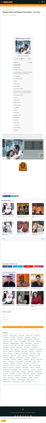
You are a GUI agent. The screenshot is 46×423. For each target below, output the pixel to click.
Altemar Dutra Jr (20, 337)
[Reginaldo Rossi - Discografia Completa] (23, 280)
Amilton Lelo (34, 337)
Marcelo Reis (5, 363)
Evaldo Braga (17, 351)
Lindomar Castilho (19, 361)
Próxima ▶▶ (30, 62)
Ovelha (20, 369)
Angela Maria (10, 9)
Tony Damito (30, 377)
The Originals (23, 377)
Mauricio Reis (33, 363)
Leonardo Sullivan (10, 361)
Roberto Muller (26, 373)
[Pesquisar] (44, 2)
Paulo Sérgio (39, 369)
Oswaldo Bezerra (14, 369)
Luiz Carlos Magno (28, 361)
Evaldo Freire (31, 351)
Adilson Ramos (21, 335)
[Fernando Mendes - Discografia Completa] (37, 297)
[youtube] (28, 266)
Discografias (16, 5)
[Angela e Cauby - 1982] (23, 227)
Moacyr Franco (25, 365)
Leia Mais (34, 418)
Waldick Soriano (6, 379)
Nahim (30, 365)
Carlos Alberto (6, 345)
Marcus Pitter (26, 363)
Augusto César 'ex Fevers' (8, 341)
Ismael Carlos (31, 355)
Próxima (42, 238)
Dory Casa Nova (24, 349)
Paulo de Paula (26, 369)
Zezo (34, 381)
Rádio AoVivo (32, 5)
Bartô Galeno (38, 341)
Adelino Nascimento (13, 335)
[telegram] (31, 416)
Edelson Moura (32, 349)
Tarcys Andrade (11, 377)
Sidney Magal (37, 375)
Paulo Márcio (33, 369)
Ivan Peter (38, 355)
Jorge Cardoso (12, 357)
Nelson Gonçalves (12, 193)
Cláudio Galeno (27, 347)
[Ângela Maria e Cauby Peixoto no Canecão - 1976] (23, 209)
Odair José (32, 367)
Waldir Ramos (13, 379)
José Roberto (26, 359)
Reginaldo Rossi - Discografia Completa (22, 289)
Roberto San (33, 373)
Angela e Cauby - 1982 (21, 233)
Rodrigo (4, 375)
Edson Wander (39, 349)
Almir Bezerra (5, 337)
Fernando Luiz (17, 353)
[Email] (17, 196)
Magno (34, 361)
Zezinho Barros (28, 381)
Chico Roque (12, 347)
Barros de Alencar (31, 341)
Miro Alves (18, 365)
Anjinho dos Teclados (27, 339)
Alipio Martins (37, 335)
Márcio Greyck (12, 363)
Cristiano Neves (6, 349)
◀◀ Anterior (16, 62)
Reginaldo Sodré (38, 371)
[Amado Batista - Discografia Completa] (8, 280)
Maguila (39, 361)
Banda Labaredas (23, 341)
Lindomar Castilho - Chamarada (23, 305)
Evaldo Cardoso (24, 351)
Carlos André (20, 345)
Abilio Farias (5, 335)
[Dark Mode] (39, 2)
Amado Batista (27, 337)
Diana (12, 349)
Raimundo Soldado (15, 371)
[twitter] (18, 266)
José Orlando (13, 359)
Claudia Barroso (19, 347)
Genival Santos (6, 355)
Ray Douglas (23, 371)
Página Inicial (3, 5)
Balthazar (16, 341)
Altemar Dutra (12, 337)
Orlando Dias (38, 367)
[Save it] (43, 15)
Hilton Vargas (24, 355)
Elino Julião (5, 351)
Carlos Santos (27, 345)
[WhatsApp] (15, 196)
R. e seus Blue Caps (6, 371)
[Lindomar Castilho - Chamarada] (23, 297)
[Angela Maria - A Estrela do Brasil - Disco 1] (8, 227)
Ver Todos (13, 200)
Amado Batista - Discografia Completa (7, 289)
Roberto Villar (39, 373)
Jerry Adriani (5, 357)
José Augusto (34, 357)
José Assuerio (27, 357)
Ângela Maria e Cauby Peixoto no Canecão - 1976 (23, 217)
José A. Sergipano (20, 357)
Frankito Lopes (33, 353)
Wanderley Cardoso (16, 381)
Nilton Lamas (18, 367)
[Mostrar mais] (20, 196)
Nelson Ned (5, 367)
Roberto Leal (19, 373)
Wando (22, 381)
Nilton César (11, 367)
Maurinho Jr (12, 365)
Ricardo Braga (12, 373)
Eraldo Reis (11, 351)
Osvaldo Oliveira (6, 369)
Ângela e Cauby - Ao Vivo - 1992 (37, 217)
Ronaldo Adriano (17, 375)
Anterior (3, 238)
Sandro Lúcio (30, 375)
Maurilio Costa (6, 365)
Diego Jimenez (17, 349)
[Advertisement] (23, 25)
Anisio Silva (19, 339)
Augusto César (36, 339)
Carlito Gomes (36, 343)
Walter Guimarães (30, 379)
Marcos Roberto (19, 363)
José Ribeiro (20, 359)
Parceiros (38, 5)
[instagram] (39, 266)
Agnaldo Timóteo (29, 335)
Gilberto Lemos (13, 355)
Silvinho (4, 377)
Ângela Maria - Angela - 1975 (8, 216)
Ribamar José (5, 373)
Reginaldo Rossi (31, 371)
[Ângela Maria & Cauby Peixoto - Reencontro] (38, 227)
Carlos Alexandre (13, 345)
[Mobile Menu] (1, 2)
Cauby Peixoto (34, 345)
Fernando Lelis (10, 353)
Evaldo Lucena (38, 351)
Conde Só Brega (34, 347)
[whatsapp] (28, 416)
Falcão (4, 353)
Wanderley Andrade (7, 381)
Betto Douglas (6, 343)
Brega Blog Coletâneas (14, 343)
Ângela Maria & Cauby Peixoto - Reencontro (38, 234)
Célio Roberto (5, 347)
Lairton (4, 361)
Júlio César (32, 359)
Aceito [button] (3, 420)
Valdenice (36, 377)
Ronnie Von (24, 375)
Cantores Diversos (28, 343)
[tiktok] (26, 416)
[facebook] (7, 266)
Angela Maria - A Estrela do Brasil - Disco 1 (7, 234)
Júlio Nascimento (39, 359)
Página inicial (4, 9)
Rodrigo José (10, 375)
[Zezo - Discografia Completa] (37, 280)
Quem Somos (10, 5)
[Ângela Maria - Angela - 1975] (8, 209)
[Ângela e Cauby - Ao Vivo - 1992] (38, 209)
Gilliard (19, 355)
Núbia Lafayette (25, 367)
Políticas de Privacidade (24, 5)
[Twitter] (12, 196)
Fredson (38, 353)
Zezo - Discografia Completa (36, 288)
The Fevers (17, 377)
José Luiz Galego (6, 359)
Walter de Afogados (21, 379)
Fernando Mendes (25, 353)
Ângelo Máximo (13, 339)
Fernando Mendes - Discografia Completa (37, 306)
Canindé (21, 343)
